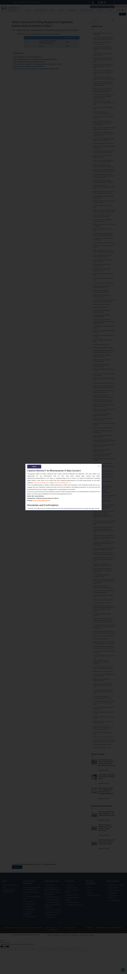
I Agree (34, 466)
